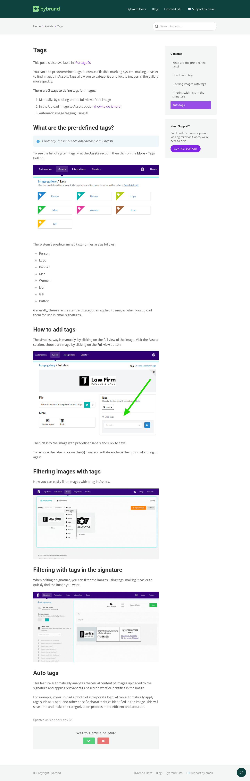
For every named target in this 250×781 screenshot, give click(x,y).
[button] (89, 741)
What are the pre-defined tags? (189, 64)
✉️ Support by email (201, 9)
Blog (155, 9)
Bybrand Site (172, 9)
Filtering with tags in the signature (188, 94)
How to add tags (183, 75)
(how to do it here (107, 106)
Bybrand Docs (136, 9)
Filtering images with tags (189, 84)
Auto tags (178, 105)
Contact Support (185, 148)
